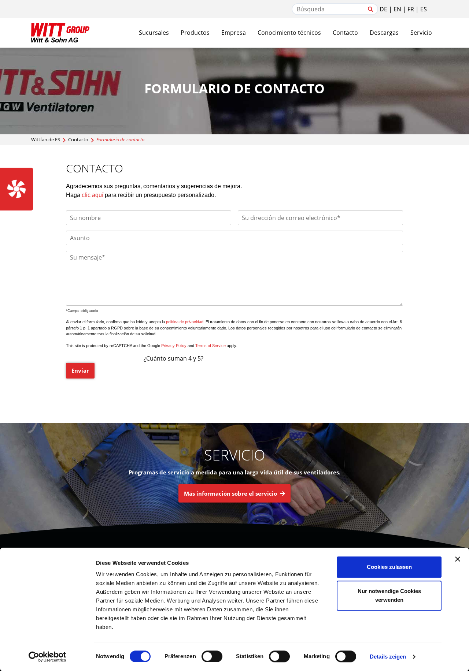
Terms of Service (210, 345)
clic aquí (92, 195)
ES (423, 9)
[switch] (212, 656)
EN (397, 9)
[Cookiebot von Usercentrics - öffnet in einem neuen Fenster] (47, 656)
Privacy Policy (174, 345)
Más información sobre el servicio (231, 493)
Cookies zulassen (389, 567)
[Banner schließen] (457, 559)
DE (383, 9)
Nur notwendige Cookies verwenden (389, 595)
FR (410, 9)
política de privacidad (184, 322)
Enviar (80, 370)
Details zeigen (388, 656)
